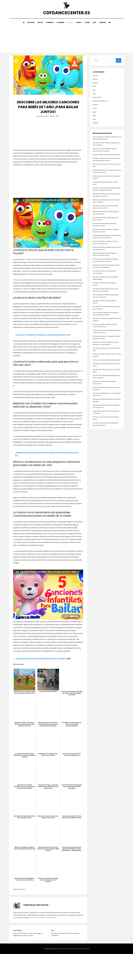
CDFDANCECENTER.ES (66, 13)
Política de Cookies (70, 949)
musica (23, 889)
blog (94, 90)
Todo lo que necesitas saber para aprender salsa (107, 360)
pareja (94, 112)
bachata (95, 79)
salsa (94, 119)
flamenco (95, 104)
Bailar (40, 22)
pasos (94, 115)
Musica (70, 22)
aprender (95, 75)
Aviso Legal (61, 949)
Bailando (31, 22)
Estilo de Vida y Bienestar (100, 101)
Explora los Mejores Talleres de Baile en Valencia (106, 154)
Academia (60, 22)
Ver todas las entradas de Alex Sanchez (43, 917)
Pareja (78, 22)
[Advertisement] (66, 37)
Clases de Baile (97, 97)
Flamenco (50, 22)
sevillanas (95, 123)
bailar (94, 86)
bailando (95, 83)
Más (94, 22)
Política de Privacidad (83, 949)
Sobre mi (102, 22)
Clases (87, 22)
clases (94, 94)
